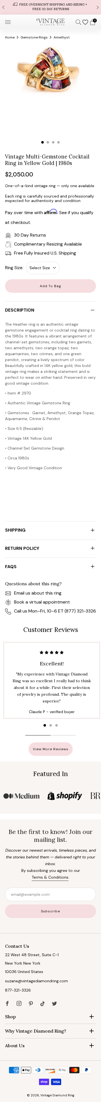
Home (10, 37)
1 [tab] (42, 142)
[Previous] (3, 7)
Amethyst (62, 37)
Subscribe (50, 911)
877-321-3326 (18, 990)
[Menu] (8, 22)
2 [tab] (48, 142)
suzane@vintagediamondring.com (36, 980)
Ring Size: (14, 268)
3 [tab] (53, 142)
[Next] (97, 7)
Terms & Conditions (50, 877)
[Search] (78, 22)
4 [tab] (58, 142)
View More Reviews (50, 749)
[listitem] (50, 7)
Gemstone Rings (34, 37)
